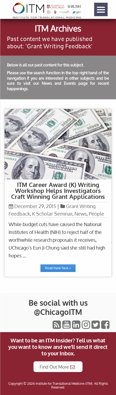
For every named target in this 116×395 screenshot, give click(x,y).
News (80, 214)
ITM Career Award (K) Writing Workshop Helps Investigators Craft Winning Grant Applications (58, 190)
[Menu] (101, 9)
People (96, 214)
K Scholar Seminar (52, 214)
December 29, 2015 (35, 206)
